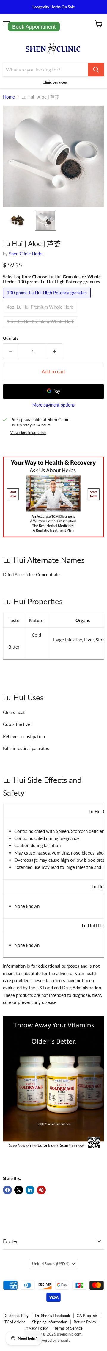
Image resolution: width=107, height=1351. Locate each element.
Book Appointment (34, 27)
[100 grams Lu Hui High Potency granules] (47, 299)
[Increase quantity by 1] (54, 351)
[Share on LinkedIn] (30, 1190)
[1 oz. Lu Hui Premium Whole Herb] (41, 328)
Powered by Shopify (53, 1340)
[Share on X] (18, 1190)
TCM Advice (15, 1321)
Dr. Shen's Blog (16, 1315)
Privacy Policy (36, 1328)
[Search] (96, 69)
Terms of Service (68, 1328)
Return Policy (85, 1321)
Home (9, 96)
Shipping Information (49, 1321)
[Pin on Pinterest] (41, 1190)
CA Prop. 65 (87, 1315)
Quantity (10, 338)
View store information (28, 433)
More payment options (53, 405)
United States (50, 1263)
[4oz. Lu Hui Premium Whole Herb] (40, 313)
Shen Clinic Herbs (26, 253)
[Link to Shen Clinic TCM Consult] (53, 540)
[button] (19, 220)
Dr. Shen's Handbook (52, 1315)
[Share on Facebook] (7, 1190)
